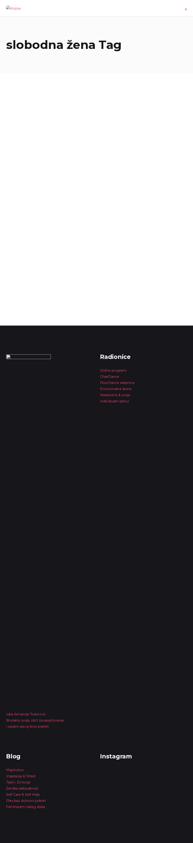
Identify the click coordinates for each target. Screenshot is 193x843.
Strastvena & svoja (115, 395)
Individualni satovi (114, 401)
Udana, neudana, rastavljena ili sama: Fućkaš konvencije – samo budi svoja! (92, 242)
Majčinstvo (15, 770)
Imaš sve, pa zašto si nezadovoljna (30, 149)
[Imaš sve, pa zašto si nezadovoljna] (34, 111)
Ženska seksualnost (22, 788)
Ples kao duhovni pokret (26, 801)
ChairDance (110, 376)
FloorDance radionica (117, 383)
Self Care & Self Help (23, 794)
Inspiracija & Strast (21, 776)
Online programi (113, 370)
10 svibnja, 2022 (18, 139)
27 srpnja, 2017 (17, 226)
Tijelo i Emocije (18, 782)
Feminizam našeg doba (25, 807)
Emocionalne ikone (116, 389)
